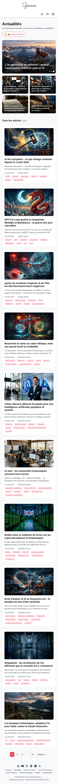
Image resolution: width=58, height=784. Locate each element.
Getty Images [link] (10, 620)
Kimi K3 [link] (46, 361)
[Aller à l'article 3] (53, 71)
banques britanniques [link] (26, 740)
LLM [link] (31, 243)
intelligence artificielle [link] (13, 488)
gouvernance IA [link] (38, 304)
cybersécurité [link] (18, 180)
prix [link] (25, 243)
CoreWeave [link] (10, 559)
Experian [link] (9, 744)
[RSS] (39, 766)
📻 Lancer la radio (15, 34)
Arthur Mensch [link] (20, 424)
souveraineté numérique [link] (37, 428)
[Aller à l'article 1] (50, 71)
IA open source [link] (11, 364)
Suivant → (42, 754)
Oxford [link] (26, 492)
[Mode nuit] (42, 14)
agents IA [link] (9, 300)
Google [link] (8, 428)
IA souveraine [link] (11, 556)
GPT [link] (15, 240)
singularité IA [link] (10, 680)
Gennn (29, 5)
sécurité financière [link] (43, 740)
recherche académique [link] (14, 495)
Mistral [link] (8, 180)
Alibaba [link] (37, 364)
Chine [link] (19, 243)
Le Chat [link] (8, 431)
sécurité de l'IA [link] (29, 488)
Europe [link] (15, 176)
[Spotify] (35, 766)
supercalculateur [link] (37, 552)
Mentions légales (26, 773)
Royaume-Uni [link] (37, 492)
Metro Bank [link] (19, 744)
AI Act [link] (8, 176)
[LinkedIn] (18, 766)
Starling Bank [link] (39, 744)
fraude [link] (12, 740)
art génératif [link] (35, 620)
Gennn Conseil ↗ (30, 770)
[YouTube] (22, 766)
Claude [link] (26, 304)
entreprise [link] (32, 300)
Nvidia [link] (38, 361)
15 (32, 754)
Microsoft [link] (16, 552)
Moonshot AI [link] (10, 361)
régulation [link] (24, 176)
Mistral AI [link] (9, 424)
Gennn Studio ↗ (12, 773)
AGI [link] (19, 680)
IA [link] (6, 740)
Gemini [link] (8, 684)
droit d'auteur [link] (10, 616)
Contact (37, 773)
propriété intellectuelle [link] (14, 623)
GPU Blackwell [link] (37, 556)
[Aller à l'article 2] (51, 71)
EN (47, 14)
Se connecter (47, 773)
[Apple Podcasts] (31, 766)
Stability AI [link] (41, 616)
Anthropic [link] (43, 176)
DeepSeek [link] (34, 240)
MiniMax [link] (44, 240)
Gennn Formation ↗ (46, 770)
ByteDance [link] (10, 243)
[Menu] (53, 14)
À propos (8, 770)
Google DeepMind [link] (45, 488)
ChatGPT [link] (23, 240)
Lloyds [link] (28, 744)
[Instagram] (26, 766)
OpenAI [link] (34, 176)
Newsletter (17, 770)
